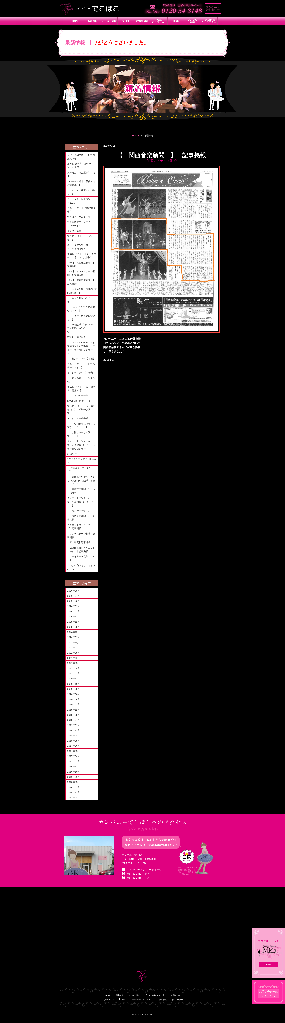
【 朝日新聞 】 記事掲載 (81, 380)
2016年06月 (73, 777)
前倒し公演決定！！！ (78, 337)
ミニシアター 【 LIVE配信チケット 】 (81, 366)
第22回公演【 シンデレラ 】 (80, 238)
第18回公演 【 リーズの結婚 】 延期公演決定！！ (81, 410)
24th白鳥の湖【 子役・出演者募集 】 (81, 183)
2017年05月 (73, 751)
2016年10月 (73, 771)
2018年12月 (73, 730)
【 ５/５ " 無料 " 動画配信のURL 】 (81, 309)
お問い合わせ (177, 1000)
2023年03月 (73, 647)
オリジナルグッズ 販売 (80, 372)
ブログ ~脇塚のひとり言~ (155, 995)
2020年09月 (73, 689)
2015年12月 (73, 792)
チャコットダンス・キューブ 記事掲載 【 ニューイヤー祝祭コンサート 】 (81, 445)
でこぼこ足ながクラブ (78, 217)
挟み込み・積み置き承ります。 (81, 174)
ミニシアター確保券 (77, 418)
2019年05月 (73, 715)
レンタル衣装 (161, 1000)
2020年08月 (73, 694)
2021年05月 (73, 663)
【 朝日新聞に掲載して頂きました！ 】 (81, 425)
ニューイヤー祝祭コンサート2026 (81, 201)
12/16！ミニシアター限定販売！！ (81, 461)
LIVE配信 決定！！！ (79, 400)
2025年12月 (73, 616)
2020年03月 (73, 704)
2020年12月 (73, 678)
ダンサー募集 (74, 231)
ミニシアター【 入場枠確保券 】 (81, 210)
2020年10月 (73, 684)
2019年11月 (73, 709)
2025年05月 (73, 627)
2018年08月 (73, 735)
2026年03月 (73, 601)
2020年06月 (73, 699)
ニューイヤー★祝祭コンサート (81, 558)
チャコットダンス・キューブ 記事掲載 (81, 527)
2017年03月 (73, 761)
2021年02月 (73, 673)
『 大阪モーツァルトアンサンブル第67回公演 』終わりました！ (81, 480)
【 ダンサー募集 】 (78, 510)
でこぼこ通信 (134, 995)
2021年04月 (73, 668)
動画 (124, 1000)
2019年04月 (73, 720)
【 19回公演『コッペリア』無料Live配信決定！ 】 (80, 328)
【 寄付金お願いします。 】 (78, 300)
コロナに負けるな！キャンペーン (81, 567)
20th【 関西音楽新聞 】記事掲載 (81, 264)
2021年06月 (73, 658)
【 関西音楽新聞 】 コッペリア (81, 491)
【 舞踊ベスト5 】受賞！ (81, 358)
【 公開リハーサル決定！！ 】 (78, 434)
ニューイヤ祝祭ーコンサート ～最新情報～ (81, 247)
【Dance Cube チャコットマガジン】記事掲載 (81, 549)
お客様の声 (175, 995)
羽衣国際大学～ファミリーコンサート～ (81, 224)
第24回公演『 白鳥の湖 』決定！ (79, 165)
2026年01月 (73, 611)
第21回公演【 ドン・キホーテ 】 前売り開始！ (81, 255)
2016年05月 (73, 782)
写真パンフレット (109, 1000)
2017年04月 (73, 756)
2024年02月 (73, 637)
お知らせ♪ (72, 454)
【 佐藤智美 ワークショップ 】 (81, 470)
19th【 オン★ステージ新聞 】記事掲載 (81, 273)
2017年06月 (73, 746)
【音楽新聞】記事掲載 (78, 542)
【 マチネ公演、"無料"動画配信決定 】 (82, 291)
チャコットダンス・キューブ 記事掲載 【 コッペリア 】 (81, 502)
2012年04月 (73, 797)
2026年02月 (73, 606)
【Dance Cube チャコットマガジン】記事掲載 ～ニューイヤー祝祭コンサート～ (81, 348)
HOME (135, 135)
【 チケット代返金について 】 (81, 317)
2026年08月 (73, 590)
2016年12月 (73, 766)
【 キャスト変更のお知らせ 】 (81, 192)
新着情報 (119, 995)
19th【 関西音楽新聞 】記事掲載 (81, 282)
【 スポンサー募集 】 (81, 395)
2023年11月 (73, 642)
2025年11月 (73, 621)
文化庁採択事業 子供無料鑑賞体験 (81, 156)
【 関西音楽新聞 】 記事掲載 (81, 518)
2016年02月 (73, 787)
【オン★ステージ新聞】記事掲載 (81, 535)
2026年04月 (73, 596)
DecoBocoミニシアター (140, 1000)
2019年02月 (73, 725)
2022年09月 (73, 652)
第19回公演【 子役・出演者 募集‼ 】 (81, 388)
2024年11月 (73, 632)
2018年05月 (73, 740)
